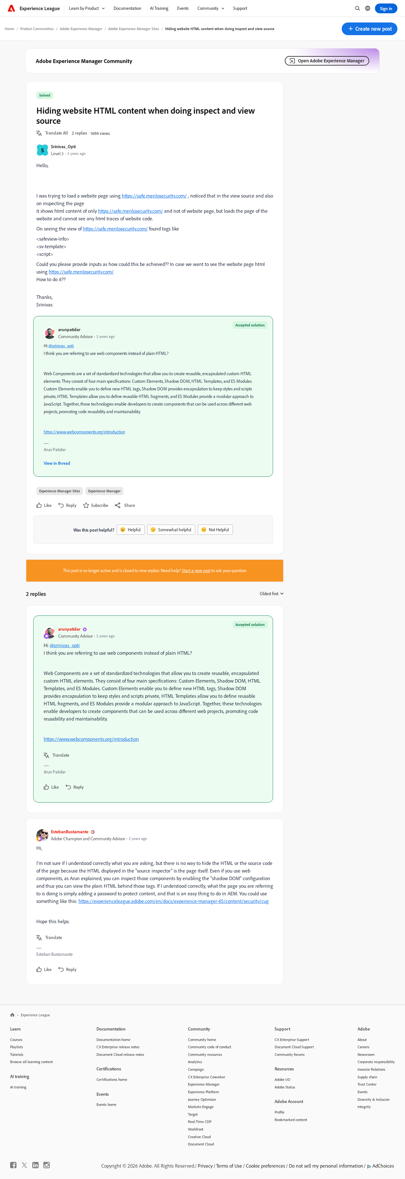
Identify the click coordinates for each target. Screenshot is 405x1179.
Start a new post (196, 570)
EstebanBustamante (69, 831)
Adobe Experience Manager (81, 28)
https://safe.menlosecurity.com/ (154, 195)
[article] (153, 709)
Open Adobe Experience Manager (331, 61)
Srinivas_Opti (63, 146)
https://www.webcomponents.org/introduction (84, 432)
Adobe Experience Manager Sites (133, 28)
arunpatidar (69, 329)
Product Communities (37, 28)
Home (9, 28)
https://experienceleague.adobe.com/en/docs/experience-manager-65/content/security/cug (173, 901)
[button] (369, 28)
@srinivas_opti (61, 346)
